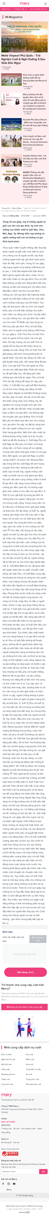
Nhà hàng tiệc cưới (33, 1084)
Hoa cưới (29, 1054)
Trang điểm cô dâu (33, 1069)
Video (39, 1129)
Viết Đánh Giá (39, 939)
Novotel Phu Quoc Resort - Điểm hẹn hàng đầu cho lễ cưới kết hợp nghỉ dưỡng (35, 122)
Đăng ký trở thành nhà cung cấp (25, 1007)
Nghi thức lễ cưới (8, 1059)
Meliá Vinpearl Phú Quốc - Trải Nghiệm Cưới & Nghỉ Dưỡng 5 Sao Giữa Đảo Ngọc (23, 59)
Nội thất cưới (6, 1064)
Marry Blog (16, 208)
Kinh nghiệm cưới (28, 1129)
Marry (9, 1189)
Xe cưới (29, 1074)
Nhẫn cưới (30, 1059)
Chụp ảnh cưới (7, 1084)
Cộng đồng (5, 1132)
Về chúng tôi (6, 1142)
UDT (28, 1212)
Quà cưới (29, 1064)
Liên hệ (16, 1142)
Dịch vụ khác (6, 1054)
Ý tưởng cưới (6, 1129)
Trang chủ (5, 9)
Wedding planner (8, 1074)
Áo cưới (16, 1129)
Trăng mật (5, 1069)
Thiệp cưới (5, 1079)
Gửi (43, 1171)
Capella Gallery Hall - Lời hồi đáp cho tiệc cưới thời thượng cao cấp (34, 158)
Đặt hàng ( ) (25, 972)
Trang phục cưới (32, 1079)
